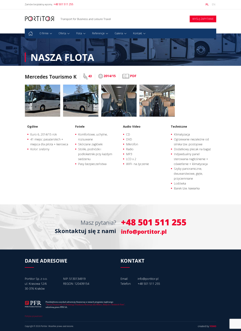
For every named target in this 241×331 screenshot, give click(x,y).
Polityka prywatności (33, 316)
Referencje (98, 33)
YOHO (213, 326)
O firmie (44, 33)
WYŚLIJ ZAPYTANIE (203, 19)
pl (207, 4)
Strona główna (30, 33)
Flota (79, 33)
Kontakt (137, 33)
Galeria (119, 33)
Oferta (62, 33)
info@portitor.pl (144, 231)
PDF (132, 76)
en (213, 4)
